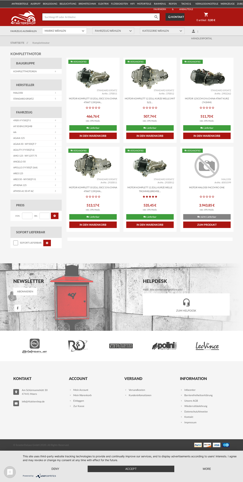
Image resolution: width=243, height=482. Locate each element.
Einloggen (78, 400)
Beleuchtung (68, 3)
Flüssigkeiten (119, 3)
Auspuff (36, 3)
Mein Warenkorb (82, 395)
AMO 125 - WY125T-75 (25, 155)
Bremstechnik (87, 3)
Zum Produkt (207, 224)
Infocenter (190, 389)
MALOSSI (18, 92)
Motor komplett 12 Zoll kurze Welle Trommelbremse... (149, 189)
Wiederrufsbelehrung (195, 406)
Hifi (132, 3)
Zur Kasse (78, 406)
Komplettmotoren (25, 71)
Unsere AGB (191, 400)
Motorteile (144, 3)
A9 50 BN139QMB (22, 126)
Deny (55, 469)
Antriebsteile (20, 3)
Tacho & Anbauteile (186, 5)
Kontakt (177, 16)
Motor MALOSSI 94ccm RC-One (207, 187)
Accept (131, 469)
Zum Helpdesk (186, 310)
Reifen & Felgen (172, 5)
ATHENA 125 (20, 185)
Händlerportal (201, 38)
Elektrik (103, 3)
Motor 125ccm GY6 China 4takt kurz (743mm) (207, 100)
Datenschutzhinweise (196, 411)
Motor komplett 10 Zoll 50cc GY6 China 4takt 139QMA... (93, 100)
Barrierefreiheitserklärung (198, 395)
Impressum (190, 422)
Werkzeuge (228, 3)
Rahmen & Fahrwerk (160, 5)
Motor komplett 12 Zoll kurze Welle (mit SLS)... (150, 100)
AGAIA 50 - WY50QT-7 (24, 143)
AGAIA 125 (19, 138)
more (207, 469)
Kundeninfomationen (140, 395)
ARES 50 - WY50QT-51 (24, 179)
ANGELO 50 (19, 161)
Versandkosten (137, 389)
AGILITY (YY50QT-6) (24, 149)
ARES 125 (18, 173)
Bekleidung (50, 3)
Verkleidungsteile (206, 3)
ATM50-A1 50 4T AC (23, 191)
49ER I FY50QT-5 (22, 120)
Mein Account (80, 389)
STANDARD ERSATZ (23, 98)
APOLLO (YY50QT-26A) (25, 167)
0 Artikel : (205, 20)
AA (14, 132)
